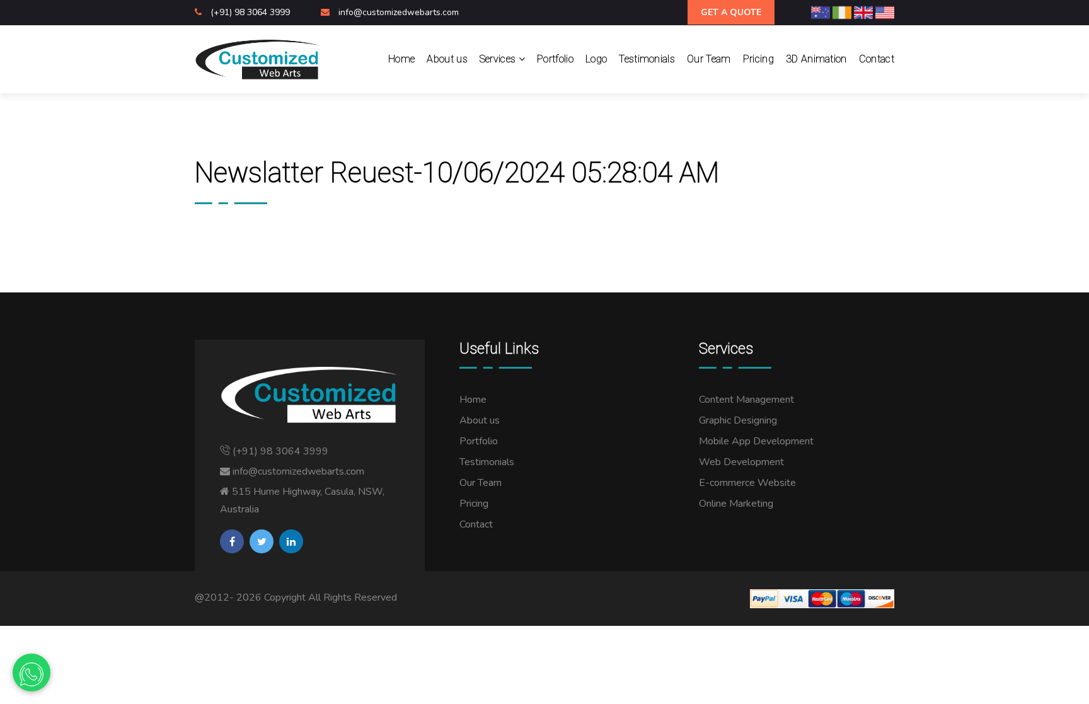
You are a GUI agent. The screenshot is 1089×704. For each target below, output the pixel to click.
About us (447, 59)
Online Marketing (736, 504)
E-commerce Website (747, 483)
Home (401, 59)
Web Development (741, 462)
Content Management (746, 400)
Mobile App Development (756, 441)
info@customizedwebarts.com (398, 12)
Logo (596, 59)
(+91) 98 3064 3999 (251, 12)
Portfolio (555, 59)
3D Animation (816, 59)
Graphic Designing (738, 420)
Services (499, 59)
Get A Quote (731, 12)
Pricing (758, 59)
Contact (876, 59)
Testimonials (647, 59)
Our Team (709, 59)
